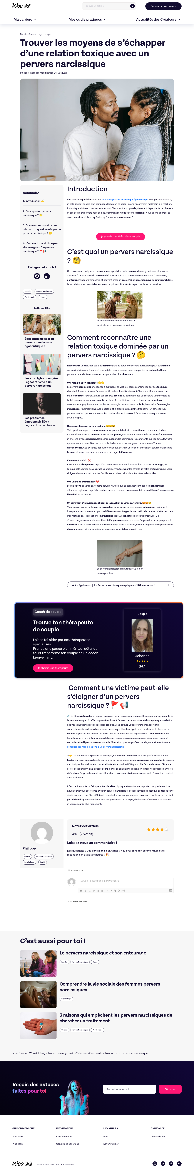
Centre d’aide (158, 1136)
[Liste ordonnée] (98, 890)
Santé (42, 297)
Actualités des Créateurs (156, 19)
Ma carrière (23, 19)
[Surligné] (94, 890)
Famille (64, 962)
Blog (105, 1136)
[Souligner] (89, 890)
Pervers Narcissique (44, 291)
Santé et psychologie (39, 34)
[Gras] (81, 890)
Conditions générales (67, 1144)
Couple (27, 291)
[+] (123, 890)
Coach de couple (48, 612)
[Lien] (115, 890)
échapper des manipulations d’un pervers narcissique (95, 746)
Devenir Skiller (111, 1144)
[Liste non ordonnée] (102, 890)
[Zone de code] (111, 890)
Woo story (17, 1136)
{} (119, 890)
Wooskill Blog (37, 1053)
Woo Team (17, 1144)
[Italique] (85, 890)
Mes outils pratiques (85, 19)
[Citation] (106, 890)
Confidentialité (64, 1136)
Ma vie (23, 34)
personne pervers (124, 199)
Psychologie (30, 297)
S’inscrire (170, 1089)
